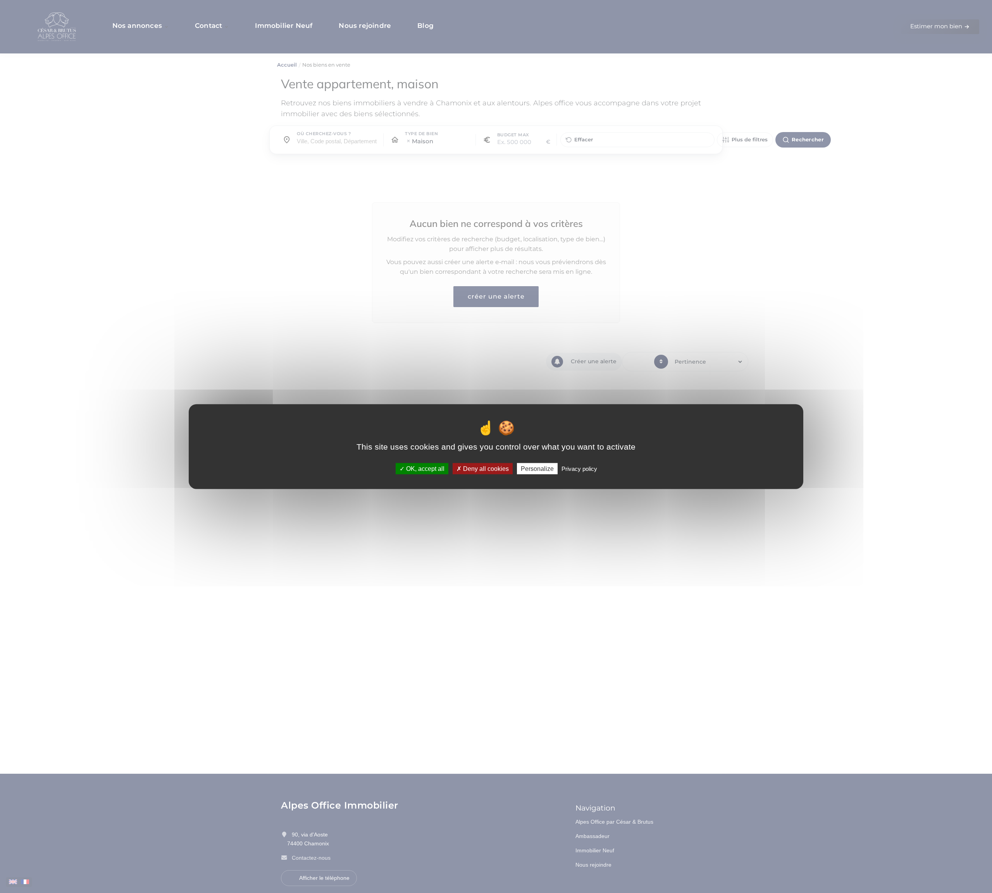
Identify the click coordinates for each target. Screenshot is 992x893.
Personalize (537, 468)
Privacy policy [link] (579, 468)
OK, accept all (424, 468)
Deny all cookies (485, 468)
